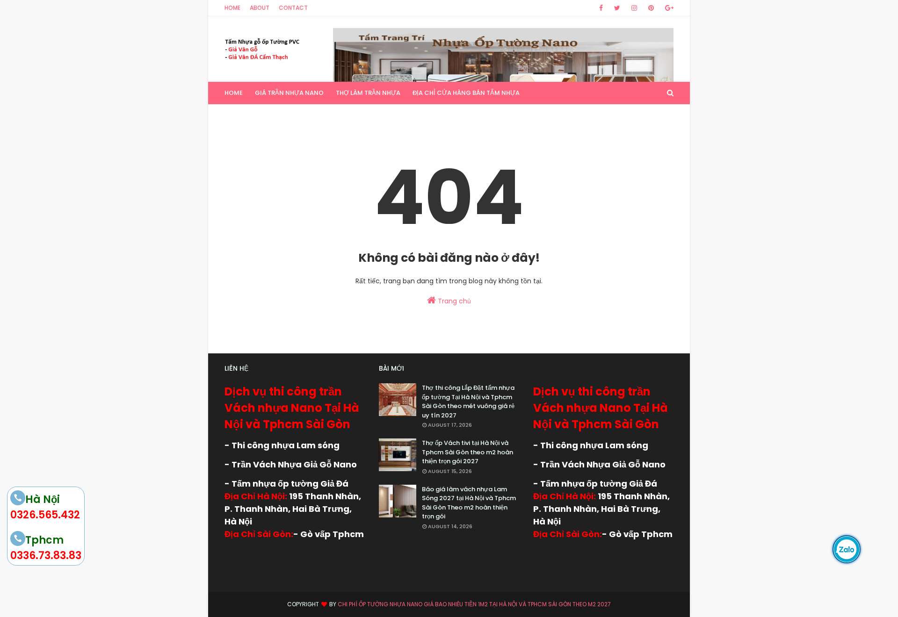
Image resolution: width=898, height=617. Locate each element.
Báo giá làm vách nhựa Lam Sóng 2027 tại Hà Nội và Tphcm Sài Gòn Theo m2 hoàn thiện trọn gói (469, 503)
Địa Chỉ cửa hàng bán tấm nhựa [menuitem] (466, 92)
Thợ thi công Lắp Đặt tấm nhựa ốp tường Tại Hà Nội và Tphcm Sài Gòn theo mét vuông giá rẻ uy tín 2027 (468, 401)
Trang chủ (453, 301)
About (259, 8)
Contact (293, 8)
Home (232, 8)
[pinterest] (651, 8)
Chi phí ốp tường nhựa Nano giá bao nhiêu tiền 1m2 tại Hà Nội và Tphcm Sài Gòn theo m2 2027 (474, 604)
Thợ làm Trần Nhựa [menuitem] (368, 92)
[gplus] (668, 8)
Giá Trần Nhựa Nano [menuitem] (289, 92)
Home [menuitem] (233, 92)
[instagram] (634, 8)
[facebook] (601, 8)
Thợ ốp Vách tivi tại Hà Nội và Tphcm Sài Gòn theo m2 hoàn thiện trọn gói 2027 (467, 452)
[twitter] (617, 8)
